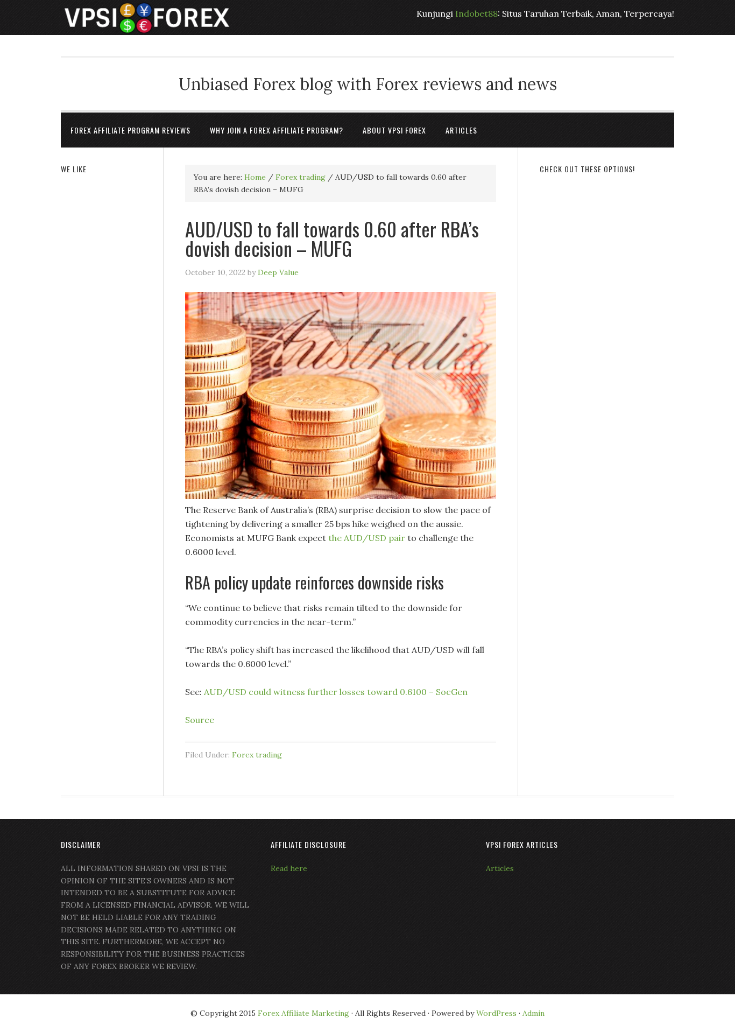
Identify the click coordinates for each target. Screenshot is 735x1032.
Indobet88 (476, 13)
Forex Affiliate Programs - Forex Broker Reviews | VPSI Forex (147, 17)
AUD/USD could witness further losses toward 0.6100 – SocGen (336, 691)
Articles (500, 868)
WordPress (496, 1013)
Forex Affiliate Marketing (303, 1013)
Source (199, 719)
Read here (289, 868)
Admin (533, 1013)
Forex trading (257, 755)
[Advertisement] (607, 348)
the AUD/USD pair (366, 537)
